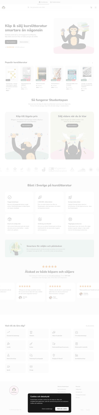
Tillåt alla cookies (62, 409)
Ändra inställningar (47, 409)
